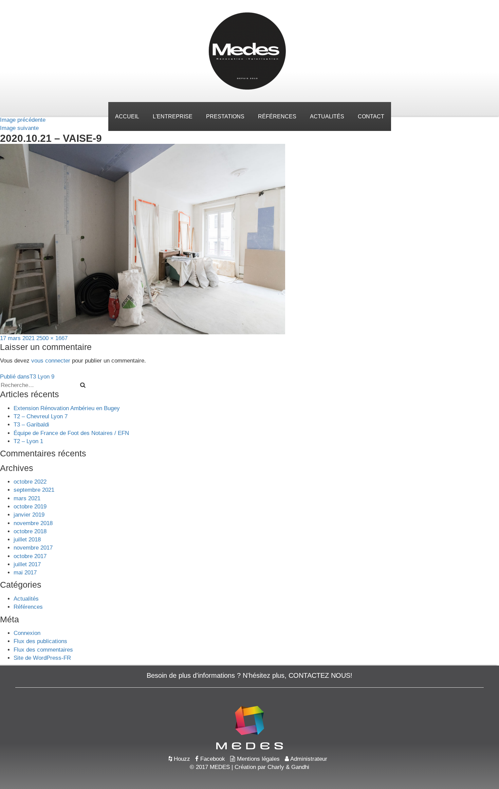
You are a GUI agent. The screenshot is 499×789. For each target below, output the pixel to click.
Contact (371, 116)
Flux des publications (40, 641)
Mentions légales (257, 759)
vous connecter (50, 360)
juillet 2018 (27, 539)
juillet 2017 (27, 564)
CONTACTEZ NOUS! (320, 675)
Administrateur (308, 759)
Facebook (212, 759)
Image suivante (19, 128)
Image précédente (22, 120)
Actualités (327, 116)
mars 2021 (27, 498)
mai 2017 (25, 572)
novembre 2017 (33, 547)
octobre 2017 (30, 556)
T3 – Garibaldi (31, 424)
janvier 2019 (29, 514)
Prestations (225, 116)
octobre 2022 (30, 482)
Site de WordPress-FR (42, 658)
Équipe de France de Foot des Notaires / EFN (71, 433)
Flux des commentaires (43, 650)
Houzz (181, 759)
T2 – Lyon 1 (28, 441)
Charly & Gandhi (288, 767)
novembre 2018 (33, 523)
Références (277, 116)
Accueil (127, 116)
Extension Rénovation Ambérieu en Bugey (67, 408)
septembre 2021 (34, 490)
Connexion (27, 633)
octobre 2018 (30, 531)
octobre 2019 (30, 506)
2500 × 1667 (52, 338)
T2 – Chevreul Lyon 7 (41, 416)
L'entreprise (172, 116)
